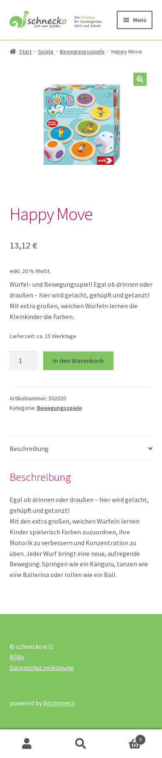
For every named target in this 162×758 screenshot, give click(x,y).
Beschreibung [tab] (29, 448)
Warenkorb (125, 737)
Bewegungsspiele (82, 51)
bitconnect (59, 703)
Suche (81, 744)
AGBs (17, 657)
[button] (140, 79)
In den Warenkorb (78, 360)
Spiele (46, 51)
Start (25, 51)
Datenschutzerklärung (42, 667)
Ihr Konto (27, 744)
